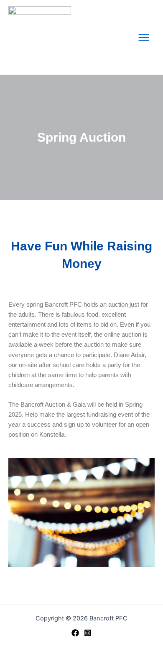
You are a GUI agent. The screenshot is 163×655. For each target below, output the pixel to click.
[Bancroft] (75, 633)
